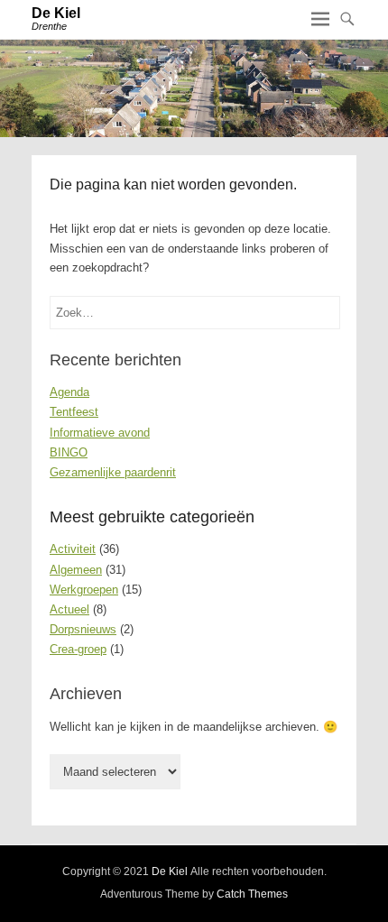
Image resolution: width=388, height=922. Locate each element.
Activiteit (73, 549)
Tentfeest (74, 412)
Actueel (69, 609)
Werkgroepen (84, 589)
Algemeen (76, 569)
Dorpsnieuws (83, 629)
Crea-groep (78, 649)
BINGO (69, 452)
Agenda (69, 392)
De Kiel (56, 13)
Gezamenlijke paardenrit (113, 472)
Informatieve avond (100, 432)
